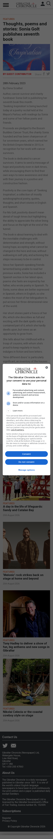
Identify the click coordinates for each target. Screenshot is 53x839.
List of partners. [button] (17, 430)
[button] (26, 411)
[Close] (47, 367)
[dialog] (26, 419)
